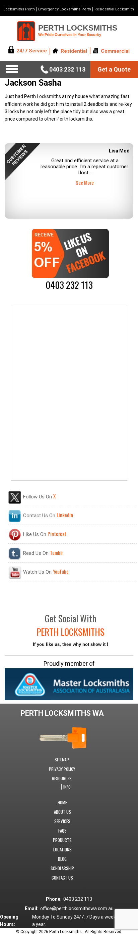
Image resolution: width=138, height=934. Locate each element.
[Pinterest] (14, 540)
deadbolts (98, 104)
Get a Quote (114, 69)
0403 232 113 (67, 69)
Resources (62, 778)
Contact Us (62, 877)
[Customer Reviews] (68, 161)
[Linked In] (14, 521)
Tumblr (56, 552)
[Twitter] (14, 502)
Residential (74, 51)
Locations (62, 849)
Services (62, 821)
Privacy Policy (62, 769)
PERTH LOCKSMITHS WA (62, 713)
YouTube (61, 571)
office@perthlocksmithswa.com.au (77, 908)
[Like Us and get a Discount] (70, 276)
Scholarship (62, 868)
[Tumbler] (14, 558)
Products (62, 840)
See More (85, 182)
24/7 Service (31, 51)
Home (62, 802)
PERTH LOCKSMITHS (77, 30)
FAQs (62, 830)
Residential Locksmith (114, 9)
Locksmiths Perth (19, 9)
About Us (62, 811)
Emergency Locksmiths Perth (64, 9)
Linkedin (65, 515)
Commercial (115, 51)
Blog (62, 858)
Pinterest (57, 533)
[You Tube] (14, 577)
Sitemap (62, 759)
